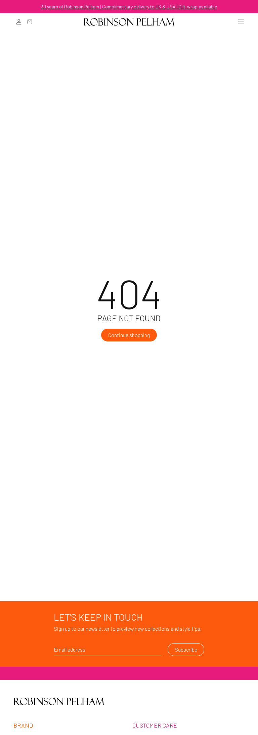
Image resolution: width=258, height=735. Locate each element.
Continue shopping (129, 335)
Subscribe (186, 649)
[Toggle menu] (241, 21)
